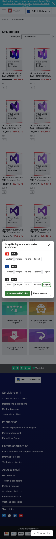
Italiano (28, 259)
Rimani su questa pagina (42, 293)
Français (18, 259)
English (37, 259)
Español (37, 272)
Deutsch (9, 259)
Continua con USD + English (18, 293)
